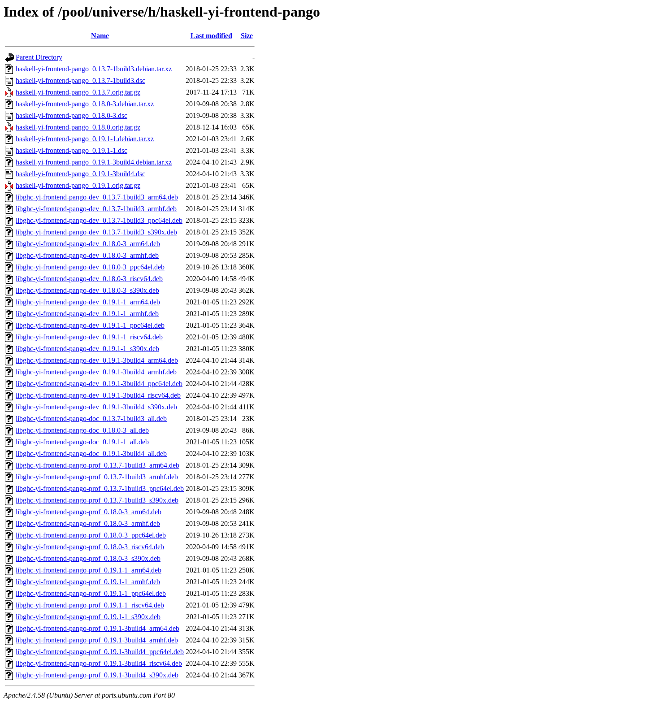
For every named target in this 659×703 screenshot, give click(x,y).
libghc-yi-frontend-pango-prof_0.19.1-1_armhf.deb (88, 582)
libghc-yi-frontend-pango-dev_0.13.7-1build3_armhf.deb (96, 209)
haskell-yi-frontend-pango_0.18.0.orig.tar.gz (78, 127)
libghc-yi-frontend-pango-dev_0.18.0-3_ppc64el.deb (90, 267)
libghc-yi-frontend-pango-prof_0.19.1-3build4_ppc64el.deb (100, 651)
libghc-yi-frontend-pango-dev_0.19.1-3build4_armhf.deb (96, 372)
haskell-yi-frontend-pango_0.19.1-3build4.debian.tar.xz (94, 162)
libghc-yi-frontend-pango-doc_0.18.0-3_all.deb (82, 430)
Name (100, 35)
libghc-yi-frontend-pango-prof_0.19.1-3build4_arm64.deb (97, 628)
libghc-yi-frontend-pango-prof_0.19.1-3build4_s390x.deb (97, 675)
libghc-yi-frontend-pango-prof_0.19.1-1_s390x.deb (88, 617)
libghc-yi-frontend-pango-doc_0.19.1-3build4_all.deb (91, 453)
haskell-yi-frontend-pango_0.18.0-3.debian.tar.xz (85, 104)
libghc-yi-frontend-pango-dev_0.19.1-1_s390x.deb (87, 348)
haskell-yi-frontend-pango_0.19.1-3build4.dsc (80, 174)
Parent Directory (39, 57)
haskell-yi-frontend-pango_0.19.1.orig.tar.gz (78, 185)
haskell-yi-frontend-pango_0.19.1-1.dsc (71, 150)
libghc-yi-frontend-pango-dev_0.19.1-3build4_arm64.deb (97, 360)
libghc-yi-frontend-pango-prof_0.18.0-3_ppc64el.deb (91, 535)
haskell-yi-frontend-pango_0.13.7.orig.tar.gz (78, 92)
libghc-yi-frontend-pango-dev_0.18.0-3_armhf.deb (87, 255)
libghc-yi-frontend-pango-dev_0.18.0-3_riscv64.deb (89, 278)
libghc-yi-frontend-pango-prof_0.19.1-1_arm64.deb (88, 570)
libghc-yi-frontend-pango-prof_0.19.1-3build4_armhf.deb (97, 640)
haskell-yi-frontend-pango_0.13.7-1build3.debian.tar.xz (94, 69)
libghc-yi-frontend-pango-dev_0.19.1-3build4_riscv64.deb (98, 395)
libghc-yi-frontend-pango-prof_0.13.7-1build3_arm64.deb (97, 465)
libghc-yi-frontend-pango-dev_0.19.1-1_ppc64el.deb (90, 325)
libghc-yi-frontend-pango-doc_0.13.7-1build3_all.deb (91, 418)
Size (247, 35)
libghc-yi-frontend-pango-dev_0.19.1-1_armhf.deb (87, 313)
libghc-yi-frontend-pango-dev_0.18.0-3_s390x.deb (87, 290)
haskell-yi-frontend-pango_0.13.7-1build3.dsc (80, 80)
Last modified (211, 35)
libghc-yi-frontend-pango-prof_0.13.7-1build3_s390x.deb (97, 500)
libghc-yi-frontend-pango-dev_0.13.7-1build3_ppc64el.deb (99, 220)
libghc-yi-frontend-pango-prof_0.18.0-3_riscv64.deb (90, 547)
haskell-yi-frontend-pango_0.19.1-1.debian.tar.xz (85, 139)
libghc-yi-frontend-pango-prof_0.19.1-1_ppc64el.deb (91, 593)
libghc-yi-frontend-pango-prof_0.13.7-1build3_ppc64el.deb (100, 488)
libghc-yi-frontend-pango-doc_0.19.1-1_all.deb (82, 442)
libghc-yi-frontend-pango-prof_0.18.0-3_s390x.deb (88, 558)
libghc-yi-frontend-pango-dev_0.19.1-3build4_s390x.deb (96, 407)
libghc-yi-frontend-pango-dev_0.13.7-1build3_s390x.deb (96, 232)
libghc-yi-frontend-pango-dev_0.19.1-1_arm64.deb (88, 302)
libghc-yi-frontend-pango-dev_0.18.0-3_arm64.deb (88, 243)
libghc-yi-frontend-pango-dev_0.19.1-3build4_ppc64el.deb (99, 383)
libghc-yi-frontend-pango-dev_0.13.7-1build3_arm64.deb (97, 197)
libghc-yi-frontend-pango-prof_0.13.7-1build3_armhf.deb (97, 477)
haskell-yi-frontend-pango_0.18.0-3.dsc (71, 115)
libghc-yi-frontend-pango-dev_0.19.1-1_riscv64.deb (89, 337)
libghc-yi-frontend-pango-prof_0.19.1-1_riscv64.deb (90, 605)
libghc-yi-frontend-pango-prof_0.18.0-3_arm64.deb (88, 512)
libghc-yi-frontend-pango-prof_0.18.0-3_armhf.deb (88, 523)
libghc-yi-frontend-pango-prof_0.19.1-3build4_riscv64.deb (99, 663)
